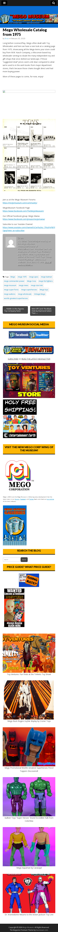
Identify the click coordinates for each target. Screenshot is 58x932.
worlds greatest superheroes (16, 298)
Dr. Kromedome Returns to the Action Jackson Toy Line (29, 914)
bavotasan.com (42, 930)
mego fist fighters (46, 281)
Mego (13, 277)
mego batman (46, 277)
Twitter (31, 499)
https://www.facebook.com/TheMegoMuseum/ (23, 211)
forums (17, 499)
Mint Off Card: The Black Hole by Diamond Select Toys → (41, 311)
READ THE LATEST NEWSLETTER (35, 359)
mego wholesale (24, 294)
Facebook (23, 499)
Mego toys (44, 290)
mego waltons (9, 294)
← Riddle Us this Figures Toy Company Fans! (14, 310)
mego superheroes (29, 290)
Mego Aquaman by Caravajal (29, 868)
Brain (7, 38)
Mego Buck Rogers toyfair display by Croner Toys (29, 721)
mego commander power (14, 281)
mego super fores (11, 290)
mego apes (33, 277)
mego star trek (37, 285)
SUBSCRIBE (13, 359)
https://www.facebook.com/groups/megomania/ (24, 219)
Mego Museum (28, 927)
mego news (23, 285)
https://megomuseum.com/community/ (20, 203)
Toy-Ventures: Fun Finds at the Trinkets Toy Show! (29, 674)
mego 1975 (22, 277)
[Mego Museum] (29, 15)
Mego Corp (31, 281)
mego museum (10, 285)
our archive (50, 499)
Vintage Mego (39, 294)
